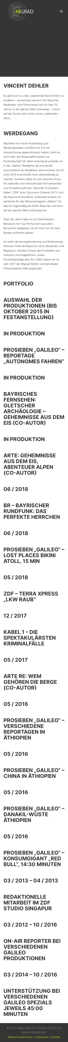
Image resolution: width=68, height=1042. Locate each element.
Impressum (42, 1037)
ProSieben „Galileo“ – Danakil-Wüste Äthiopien (33, 814)
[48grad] (20, 11)
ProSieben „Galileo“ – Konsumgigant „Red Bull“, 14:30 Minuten (33, 858)
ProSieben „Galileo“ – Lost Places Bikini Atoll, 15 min (33, 555)
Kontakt (55, 1037)
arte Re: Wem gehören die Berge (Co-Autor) (30, 682)
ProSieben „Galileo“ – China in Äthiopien (33, 773)
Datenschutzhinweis (20, 1037)
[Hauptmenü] (61, 11)
